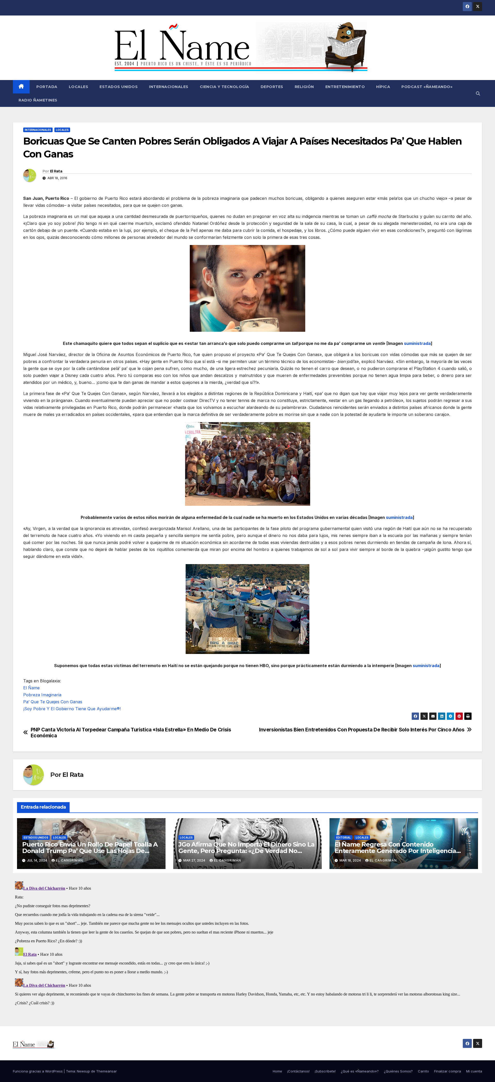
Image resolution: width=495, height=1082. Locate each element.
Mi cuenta (474, 1071)
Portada (46, 86)
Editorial (343, 837)
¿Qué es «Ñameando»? (360, 1071)
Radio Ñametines (38, 100)
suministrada (417, 343)
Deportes (272, 86)
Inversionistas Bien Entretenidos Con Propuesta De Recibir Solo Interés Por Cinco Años (361, 730)
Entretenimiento (345, 86)
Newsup (83, 1071)
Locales (78, 86)
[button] (478, 93)
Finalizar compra (447, 1071)
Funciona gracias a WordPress (38, 1071)
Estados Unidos (119, 86)
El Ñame (31, 687)
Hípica (383, 86)
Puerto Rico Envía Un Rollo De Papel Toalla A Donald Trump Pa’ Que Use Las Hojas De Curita (90, 851)
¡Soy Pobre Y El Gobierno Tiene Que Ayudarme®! (72, 708)
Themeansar (106, 1071)
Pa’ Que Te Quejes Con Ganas (52, 701)
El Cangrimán (69, 860)
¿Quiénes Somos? (398, 1071)
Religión (304, 86)
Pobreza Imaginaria (42, 694)
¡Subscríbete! (325, 1071)
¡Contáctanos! (298, 1071)
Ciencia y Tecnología (224, 86)
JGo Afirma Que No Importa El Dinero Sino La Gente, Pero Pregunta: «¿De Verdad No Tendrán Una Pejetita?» (246, 851)
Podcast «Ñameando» (426, 86)
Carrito (423, 1071)
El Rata (56, 171)
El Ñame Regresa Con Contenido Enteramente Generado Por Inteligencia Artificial (395, 851)
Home (277, 1071)
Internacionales (168, 86)
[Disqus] (247, 943)
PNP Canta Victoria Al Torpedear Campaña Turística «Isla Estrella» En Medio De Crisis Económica (131, 733)
